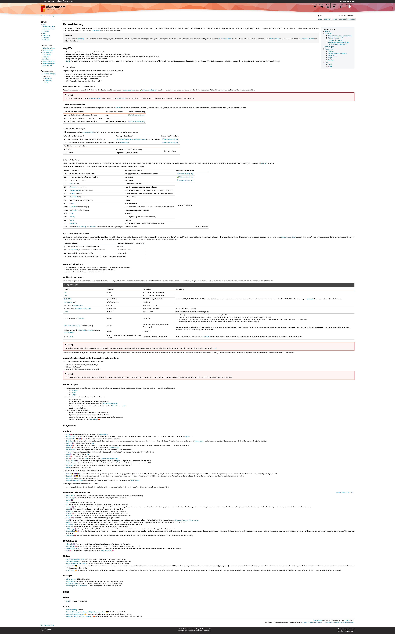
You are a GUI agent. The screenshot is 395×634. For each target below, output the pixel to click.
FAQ (44, 33)
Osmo (72, 220)
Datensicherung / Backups (75, 614)
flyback (68, 448)
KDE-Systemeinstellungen (109, 459)
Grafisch (330, 51)
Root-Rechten (120, 98)
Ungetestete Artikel (48, 61)
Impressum (199, 631)
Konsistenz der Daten (288, 237)
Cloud (71, 337)
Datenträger (350, 622)
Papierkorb (74, 250)
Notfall (68, 601)
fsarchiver (69, 511)
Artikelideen (46, 59)
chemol (347, 620)
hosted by (44, 1)
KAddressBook (75, 190)
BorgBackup (103, 434)
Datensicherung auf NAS (74, 480)
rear (67, 520)
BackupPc (69, 476)
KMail (71, 184)
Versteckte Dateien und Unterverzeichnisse (130, 139)
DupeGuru (115, 406)
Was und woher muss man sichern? (340, 36)
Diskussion (342, 19)
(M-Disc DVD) (78, 305)
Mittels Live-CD (333, 56)
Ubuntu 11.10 (198, 441)
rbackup (69, 518)
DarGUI (68, 443)
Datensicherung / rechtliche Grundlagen (79, 616)
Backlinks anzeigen (49, 74)
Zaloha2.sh (70, 536)
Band (66, 312)
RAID (68, 61)
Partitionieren (96, 31)
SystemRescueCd (72, 548)
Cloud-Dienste (71, 579)
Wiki (327, 4)
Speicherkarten (69, 332)
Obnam (68, 513)
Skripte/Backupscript (73, 561)
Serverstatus (206, 631)
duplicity (69, 507)
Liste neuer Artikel (48, 29)
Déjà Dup (81, 39)
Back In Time (70, 437)
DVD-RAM (67, 299)
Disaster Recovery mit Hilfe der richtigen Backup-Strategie (85, 612)
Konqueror (73, 187)
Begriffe (327, 31)
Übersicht (45, 31)
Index (44, 25)
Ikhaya (334, 4)
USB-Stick (82, 330)
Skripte (330, 58)
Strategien (328, 34)
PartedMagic (70, 546)
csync (68, 500)
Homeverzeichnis (225, 39)
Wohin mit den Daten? (335, 40)
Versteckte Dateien (307, 39)
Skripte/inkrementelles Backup (76, 564)
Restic (68, 522)
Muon (74, 393)
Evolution (73, 194)
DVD (65, 296)
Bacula (68, 478)
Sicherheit (206, 337)
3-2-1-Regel (94, 419)
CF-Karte (90, 330)
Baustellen (45, 57)
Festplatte (81, 318)
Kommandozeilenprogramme (337, 53)
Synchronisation (328, 622)
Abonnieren (351, 19)
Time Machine (114, 448)
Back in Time (135, 480)
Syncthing (69, 465)
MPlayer (264, 163)
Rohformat (48, 80)
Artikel (320, 19)
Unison (68, 467)
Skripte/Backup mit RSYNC (75, 559)
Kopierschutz (70, 581)
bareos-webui (70, 439)
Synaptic (75, 390)
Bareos (68, 474)
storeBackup (70, 531)
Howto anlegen (47, 50)
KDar (68, 454)
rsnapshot (69, 525)
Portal (315, 4)
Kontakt (185, 631)
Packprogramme (72, 584)
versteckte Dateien (89, 132)
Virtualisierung (81, 227)
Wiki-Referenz (47, 53)
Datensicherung (49, 16)
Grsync (68, 452)
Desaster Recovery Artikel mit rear (187, 520)
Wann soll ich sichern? (335, 38)
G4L (67, 551)
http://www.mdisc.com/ (83, 309)
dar (93, 443)
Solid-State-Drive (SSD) (72, 326)
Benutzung (46, 36)
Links (326, 62)
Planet (341, 4)
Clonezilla (69, 544)
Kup (67, 459)
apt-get (74, 395)
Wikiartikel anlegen (48, 48)
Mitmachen (349, 4)
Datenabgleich (318, 622)
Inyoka (49, 629)
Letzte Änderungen (48, 27)
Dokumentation (106, 551)
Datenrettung (338, 622)
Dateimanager (275, 39)
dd (67, 505)
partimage (69, 516)
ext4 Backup (70, 566)
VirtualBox (92, 227)
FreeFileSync (70, 450)
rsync (187, 437)
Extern (330, 67)
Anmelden (343, 1)
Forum (321, 4)
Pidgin (72, 213)
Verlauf (335, 19)
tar (216, 348)
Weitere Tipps (329, 47)
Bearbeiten (327, 19)
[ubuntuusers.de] (53, 8)
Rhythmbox (73, 223)
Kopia (68, 456)
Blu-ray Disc (68, 302)
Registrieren (350, 1)
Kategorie (45, 38)
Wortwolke (46, 40)
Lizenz (180, 631)
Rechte (118, 108)
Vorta (68, 434)
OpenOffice (73, 210)
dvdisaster (310, 299)
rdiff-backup (70, 529)
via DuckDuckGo (349, 16)
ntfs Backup (70, 570)
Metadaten (48, 78)
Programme (329, 49)
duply (68, 509)
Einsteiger (304, 622)
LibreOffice (73, 207)
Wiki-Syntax (46, 55)
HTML (46, 83)
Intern (330, 64)
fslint (124, 406)
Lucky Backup (71, 461)
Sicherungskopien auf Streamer (76, 586)
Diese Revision (317, 620)
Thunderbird (74, 197)
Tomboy (72, 217)
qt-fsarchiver (70, 463)
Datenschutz (191, 631)
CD (65, 292)
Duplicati (69, 445)
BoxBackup (70, 498)
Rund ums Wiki (47, 66)
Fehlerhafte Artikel (48, 63)
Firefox (72, 204)
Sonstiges (331, 60)
